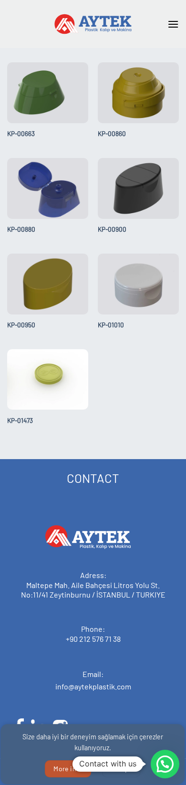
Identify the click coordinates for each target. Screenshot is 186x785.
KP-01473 (20, 420)
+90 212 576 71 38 (93, 638)
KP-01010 (111, 325)
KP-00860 (112, 133)
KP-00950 (21, 325)
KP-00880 (21, 229)
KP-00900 (112, 229)
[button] (173, 24)
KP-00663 (21, 133)
